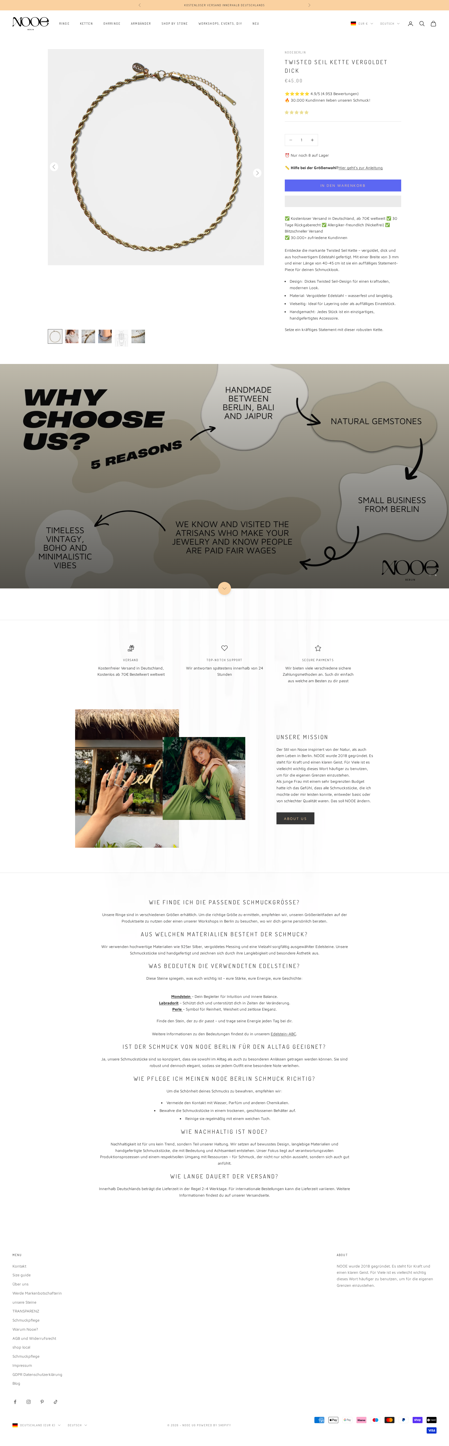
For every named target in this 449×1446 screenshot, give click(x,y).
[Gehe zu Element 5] (121, 338)
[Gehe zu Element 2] (71, 336)
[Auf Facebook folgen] (15, 1401)
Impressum (22, 1365)
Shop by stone (175, 23)
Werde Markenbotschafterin (37, 1293)
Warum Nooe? (25, 1329)
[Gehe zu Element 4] (105, 336)
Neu (256, 23)
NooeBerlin (295, 52)
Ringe (64, 23)
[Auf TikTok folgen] (55, 1401)
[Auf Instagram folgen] (28, 1401)
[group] (224, 476)
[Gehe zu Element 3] (88, 336)
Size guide (21, 1275)
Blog (16, 1383)
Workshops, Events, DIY (220, 23)
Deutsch (387, 23)
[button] (297, 112)
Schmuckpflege (25, 1320)
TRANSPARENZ (25, 1311)
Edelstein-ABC (283, 1034)
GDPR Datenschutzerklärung (37, 1374)
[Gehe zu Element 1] (55, 336)
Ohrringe (112, 23)
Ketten (86, 23)
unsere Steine (24, 1302)
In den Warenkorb (343, 185)
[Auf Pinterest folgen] (42, 1401)
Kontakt (19, 1266)
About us (295, 818)
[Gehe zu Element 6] (138, 336)
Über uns (20, 1284)
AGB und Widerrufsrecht (34, 1338)
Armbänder (141, 23)
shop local (21, 1347)
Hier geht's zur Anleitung (361, 167)
